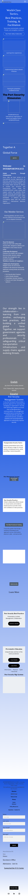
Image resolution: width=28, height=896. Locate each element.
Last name (6, 821)
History (5, 856)
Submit (14, 845)
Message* (6, 834)
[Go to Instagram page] (19, 893)
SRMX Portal (14, 794)
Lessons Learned (14, 623)
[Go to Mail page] (9, 893)
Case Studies (14, 660)
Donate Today (14, 888)
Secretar (6, 860)
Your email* (6, 827)
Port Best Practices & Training (14, 525)
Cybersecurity (14, 584)
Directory (14, 791)
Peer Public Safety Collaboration (14, 34)
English (14, 382)
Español (14, 393)
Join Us (15, 158)
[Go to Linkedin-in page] (14, 893)
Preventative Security (14, 479)
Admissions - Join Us (10, 864)
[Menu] (25, 1)
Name (4, 814)
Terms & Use (14, 796)
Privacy (14, 799)
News (4, 854)
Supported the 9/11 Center (14, 868)
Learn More (14, 665)
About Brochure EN (8, 851)
